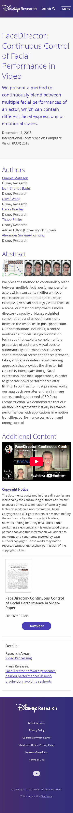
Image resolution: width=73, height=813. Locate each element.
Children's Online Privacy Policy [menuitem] (37, 745)
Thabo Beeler (12, 219)
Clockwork (46, 796)
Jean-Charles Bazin (16, 188)
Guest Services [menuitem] (36, 723)
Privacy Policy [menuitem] (36, 730)
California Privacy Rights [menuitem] (36, 737)
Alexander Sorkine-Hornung (23, 235)
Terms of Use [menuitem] (36, 759)
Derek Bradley (13, 209)
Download (36, 626)
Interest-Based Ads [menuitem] (36, 752)
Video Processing (18, 658)
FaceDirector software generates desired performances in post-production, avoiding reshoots (30, 676)
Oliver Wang (11, 199)
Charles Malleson (15, 178)
